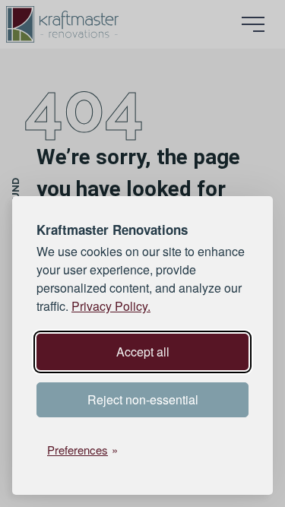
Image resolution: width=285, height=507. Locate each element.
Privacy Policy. (110, 306)
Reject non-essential (142, 399)
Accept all (142, 351)
